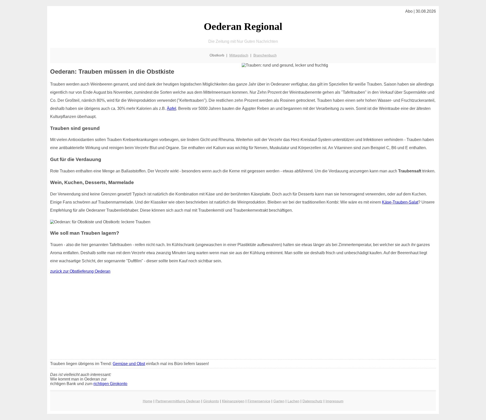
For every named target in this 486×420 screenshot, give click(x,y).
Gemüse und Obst (129, 364)
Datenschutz (312, 401)
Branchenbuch (265, 55)
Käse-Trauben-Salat (400, 202)
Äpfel (171, 108)
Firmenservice (259, 401)
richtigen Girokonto (110, 384)
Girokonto (211, 401)
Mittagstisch (238, 55)
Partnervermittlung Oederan (177, 401)
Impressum (334, 401)
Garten (279, 401)
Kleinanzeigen (233, 401)
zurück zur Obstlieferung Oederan (80, 271)
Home (147, 401)
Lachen (293, 401)
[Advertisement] (243, 317)
